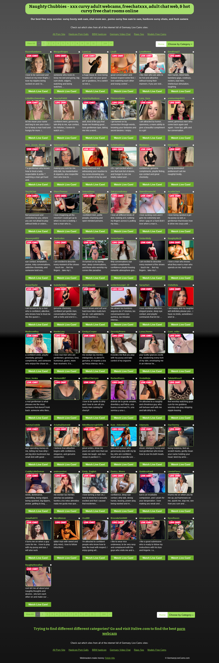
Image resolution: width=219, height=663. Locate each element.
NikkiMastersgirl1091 (92, 425)
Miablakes (144, 145)
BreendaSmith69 (119, 518)
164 (105, 43)
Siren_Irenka (31, 378)
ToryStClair (30, 191)
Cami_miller (174, 331)
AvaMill (85, 518)
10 (87, 43)
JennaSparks (117, 238)
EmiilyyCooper (89, 331)
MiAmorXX (173, 145)
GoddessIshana (90, 145)
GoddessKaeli (146, 471)
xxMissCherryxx (90, 378)
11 (93, 43)
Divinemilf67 (60, 378)
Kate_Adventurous (120, 425)
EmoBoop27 (174, 52)
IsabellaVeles (60, 285)
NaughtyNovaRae (34, 565)
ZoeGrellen (59, 238)
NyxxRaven (173, 518)
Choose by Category (179, 44)
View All (31, 43)
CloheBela (173, 285)
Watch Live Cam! (38, 91)
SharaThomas (60, 191)
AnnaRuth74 (31, 518)
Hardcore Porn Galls (79, 34)
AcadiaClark (174, 191)
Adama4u (144, 425)
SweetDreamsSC (147, 191)
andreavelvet (60, 471)
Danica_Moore (118, 471)
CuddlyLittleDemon (34, 471)
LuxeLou (86, 52)
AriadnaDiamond (62, 425)
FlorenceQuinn (118, 98)
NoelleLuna (59, 331)
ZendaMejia (144, 378)
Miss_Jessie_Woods (35, 145)
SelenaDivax (88, 191)
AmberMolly (145, 238)
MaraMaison (60, 518)
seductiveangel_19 (120, 285)
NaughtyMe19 (174, 238)
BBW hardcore (99, 34)
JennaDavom (88, 285)
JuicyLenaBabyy (119, 191)
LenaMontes (145, 52)
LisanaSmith (88, 238)
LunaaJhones (145, 331)
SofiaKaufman (118, 145)
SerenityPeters (118, 331)
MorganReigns (61, 52)
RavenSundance (33, 52)
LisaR (113, 52)
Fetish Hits (110, 658)
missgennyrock (146, 518)
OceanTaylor (31, 285)
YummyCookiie (32, 425)
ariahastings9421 (176, 98)
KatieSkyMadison (90, 98)
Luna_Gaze (144, 98)
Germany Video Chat (120, 34)
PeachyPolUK (60, 98)
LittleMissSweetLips (35, 98)
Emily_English (89, 471)
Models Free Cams (156, 34)
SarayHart (144, 285)
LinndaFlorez (174, 471)
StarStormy (173, 425)
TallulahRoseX (175, 378)
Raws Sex (139, 34)
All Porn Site (59, 34)
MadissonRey (32, 331)
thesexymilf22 (32, 238)
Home (161, 44)
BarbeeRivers (117, 378)
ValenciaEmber (61, 145)
